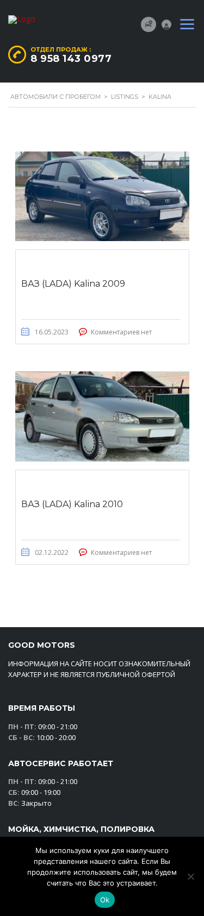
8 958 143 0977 (71, 59)
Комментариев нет (121, 332)
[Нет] (190, 876)
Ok (105, 899)
